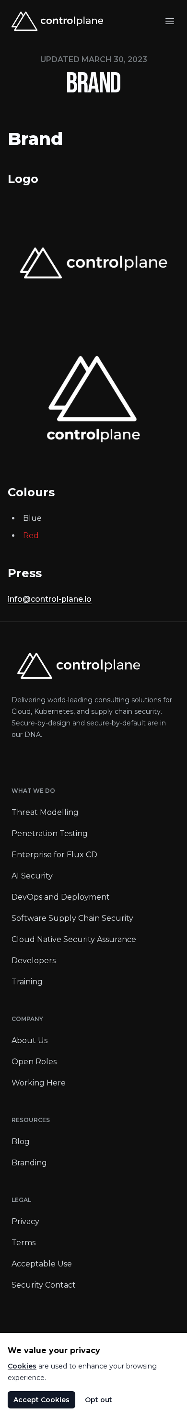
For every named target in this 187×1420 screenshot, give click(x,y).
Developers (34, 960)
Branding (29, 1162)
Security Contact (44, 1285)
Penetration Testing (50, 833)
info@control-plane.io (50, 599)
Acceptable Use (42, 1263)
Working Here (39, 1082)
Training (27, 981)
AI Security (32, 875)
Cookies (22, 1366)
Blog (21, 1141)
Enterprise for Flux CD (54, 854)
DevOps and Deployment (61, 897)
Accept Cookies (41, 1399)
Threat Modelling (45, 812)
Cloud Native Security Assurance (74, 939)
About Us (29, 1040)
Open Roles (34, 1061)
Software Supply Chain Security (72, 918)
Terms (23, 1242)
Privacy (25, 1221)
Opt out (98, 1399)
